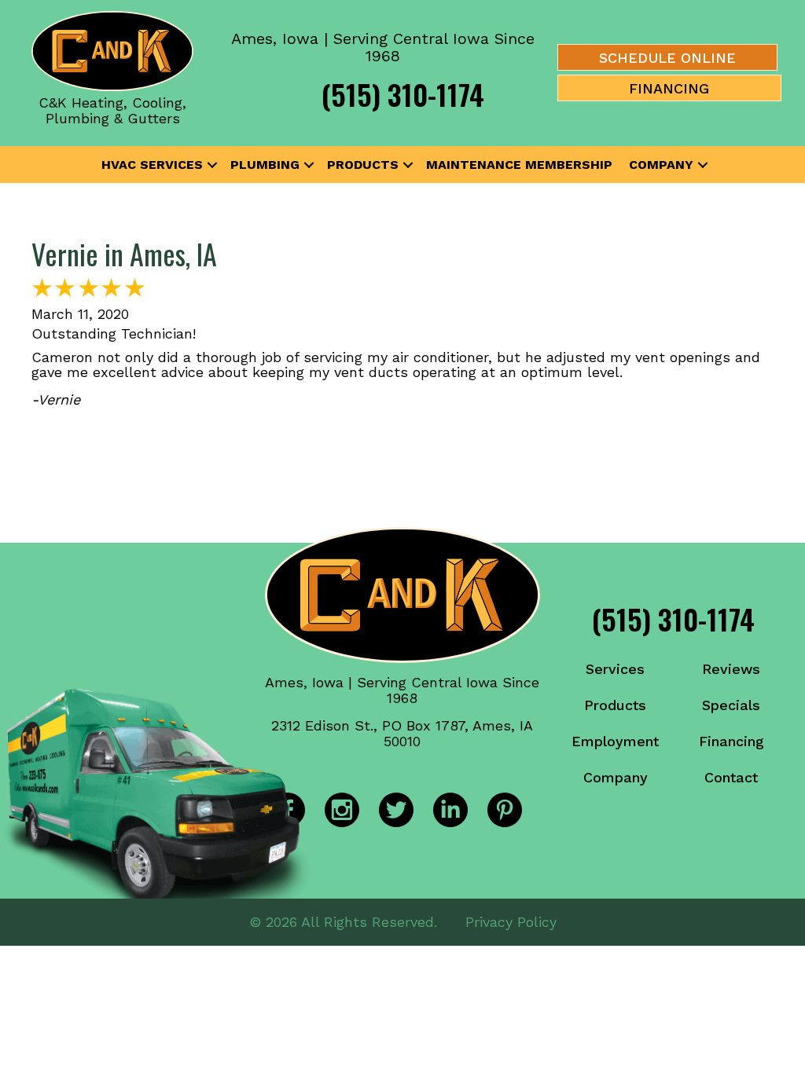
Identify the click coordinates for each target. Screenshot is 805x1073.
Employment (615, 741)
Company (661, 164)
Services (615, 669)
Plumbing (265, 164)
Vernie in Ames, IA (124, 253)
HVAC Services (152, 164)
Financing (731, 741)
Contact (731, 777)
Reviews (731, 669)
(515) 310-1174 (403, 94)
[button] (212, 165)
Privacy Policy (511, 922)
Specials (731, 705)
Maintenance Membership (519, 164)
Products (363, 164)
